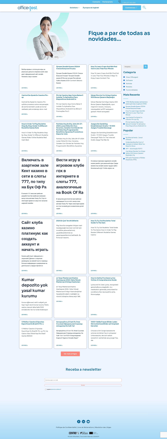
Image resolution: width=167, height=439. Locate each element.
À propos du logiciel (91, 8)
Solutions (74, 8)
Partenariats (107, 2)
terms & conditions (55, 389)
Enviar (83, 385)
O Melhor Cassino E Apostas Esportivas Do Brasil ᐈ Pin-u (33, 323)
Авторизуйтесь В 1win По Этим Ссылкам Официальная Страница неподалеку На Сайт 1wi (69, 324)
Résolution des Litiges (103, 427)
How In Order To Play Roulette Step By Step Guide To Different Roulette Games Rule (34, 126)
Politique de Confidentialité (66, 427)
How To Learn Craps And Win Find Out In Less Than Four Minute (104, 68)
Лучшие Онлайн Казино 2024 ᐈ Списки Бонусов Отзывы (68, 68)
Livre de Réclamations (86, 427)
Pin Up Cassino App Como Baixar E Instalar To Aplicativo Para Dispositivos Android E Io (69, 97)
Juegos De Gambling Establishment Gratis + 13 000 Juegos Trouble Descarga (103, 126)
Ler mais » (25, 88)
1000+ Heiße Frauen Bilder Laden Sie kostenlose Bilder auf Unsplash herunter (105, 324)
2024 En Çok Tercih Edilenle (67, 221)
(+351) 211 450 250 (129, 3)
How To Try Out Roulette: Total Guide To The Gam (103, 222)
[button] (144, 8)
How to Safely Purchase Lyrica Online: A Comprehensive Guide (104, 279)
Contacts (96, 2)
